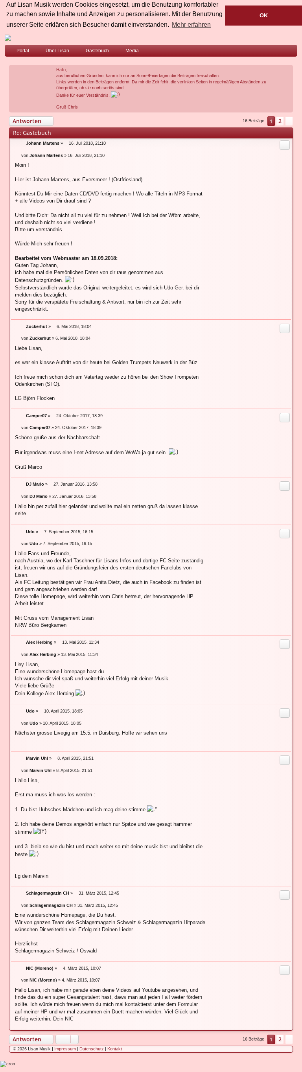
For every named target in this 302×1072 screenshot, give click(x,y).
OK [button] (264, 15)
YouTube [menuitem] (293, 52)
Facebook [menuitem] (281, 52)
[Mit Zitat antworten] (285, 145)
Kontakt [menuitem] (114, 1048)
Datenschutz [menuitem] (91, 1048)
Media (132, 50)
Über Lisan (57, 50)
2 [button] (280, 121)
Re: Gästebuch (32, 132)
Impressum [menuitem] (65, 1048)
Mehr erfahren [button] (191, 24)
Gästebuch (97, 50)
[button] (289, 121)
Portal (23, 50)
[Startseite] (151, 38)
